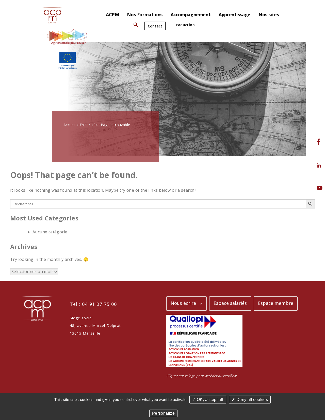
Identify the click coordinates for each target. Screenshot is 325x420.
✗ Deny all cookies (250, 399)
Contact (155, 26)
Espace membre (275, 303)
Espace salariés (230, 303)
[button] (135, 25)
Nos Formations (144, 14)
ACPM (112, 14)
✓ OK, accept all (207, 399)
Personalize (163, 413)
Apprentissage (234, 14)
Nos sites (268, 14)
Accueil (69, 124)
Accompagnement (190, 14)
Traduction (184, 24)
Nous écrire (183, 303)
